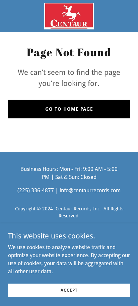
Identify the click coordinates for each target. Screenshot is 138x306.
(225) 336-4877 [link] (35, 190)
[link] (69, 16)
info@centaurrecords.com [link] (90, 190)
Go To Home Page (69, 109)
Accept (69, 290)
